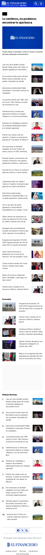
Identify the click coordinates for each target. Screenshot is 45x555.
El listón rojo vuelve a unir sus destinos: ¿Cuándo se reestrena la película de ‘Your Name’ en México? (15, 137)
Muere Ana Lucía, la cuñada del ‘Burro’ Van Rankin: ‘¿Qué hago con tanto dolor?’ (14, 277)
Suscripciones (33, 551)
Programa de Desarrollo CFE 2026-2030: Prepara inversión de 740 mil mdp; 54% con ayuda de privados (14, 242)
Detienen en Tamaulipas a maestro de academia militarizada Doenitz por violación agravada (15, 125)
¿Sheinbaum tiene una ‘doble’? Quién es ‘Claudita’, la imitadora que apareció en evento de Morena (15, 184)
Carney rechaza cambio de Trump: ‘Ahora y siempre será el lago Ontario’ (15, 266)
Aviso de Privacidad (22, 554)
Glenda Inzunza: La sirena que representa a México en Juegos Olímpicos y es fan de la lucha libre (15, 114)
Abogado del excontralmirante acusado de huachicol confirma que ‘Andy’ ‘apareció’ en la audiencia (15, 231)
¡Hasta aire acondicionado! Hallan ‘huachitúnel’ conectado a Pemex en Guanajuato (15, 90)
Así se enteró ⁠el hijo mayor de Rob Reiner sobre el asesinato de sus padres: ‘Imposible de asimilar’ (15, 79)
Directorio (23, 551)
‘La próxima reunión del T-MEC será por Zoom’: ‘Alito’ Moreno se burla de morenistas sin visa (15, 102)
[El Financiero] (14, 3)
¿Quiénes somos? (11, 551)
